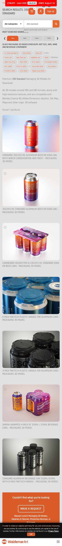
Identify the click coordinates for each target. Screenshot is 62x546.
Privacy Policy (53, 531)
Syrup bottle (52, 66)
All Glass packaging (11, 53)
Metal (49, 38)
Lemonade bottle (37, 66)
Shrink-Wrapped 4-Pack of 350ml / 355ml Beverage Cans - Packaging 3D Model (30, 426)
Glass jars (38, 53)
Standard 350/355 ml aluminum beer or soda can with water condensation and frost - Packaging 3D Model (29, 158)
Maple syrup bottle (38, 71)
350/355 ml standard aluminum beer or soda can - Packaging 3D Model (30, 211)
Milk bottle (8, 66)
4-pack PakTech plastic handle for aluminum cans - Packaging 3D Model (31, 372)
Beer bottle (23, 62)
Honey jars (8, 57)
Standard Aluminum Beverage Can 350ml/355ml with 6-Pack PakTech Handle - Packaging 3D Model (30, 480)
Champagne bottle (50, 62)
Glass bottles (26, 53)
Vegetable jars (35, 57)
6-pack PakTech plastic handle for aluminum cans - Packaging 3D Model (31, 319)
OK (31, 534)
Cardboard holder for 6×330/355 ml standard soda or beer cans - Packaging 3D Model (30, 265)
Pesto (46, 57)
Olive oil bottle (21, 66)
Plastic (37, 38)
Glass (12, 38)
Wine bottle (36, 62)
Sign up (50, 11)
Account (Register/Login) (41, 11)
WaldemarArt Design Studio (15, 541)
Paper (24, 38)
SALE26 (32, 3)
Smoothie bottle (9, 71)
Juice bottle (24, 71)
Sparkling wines (9, 62)
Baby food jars (21, 57)
